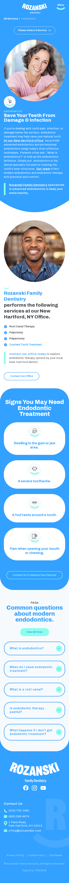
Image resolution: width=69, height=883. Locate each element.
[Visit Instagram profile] (34, 788)
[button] (34, 648)
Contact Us (13, 803)
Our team (43, 168)
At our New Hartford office (23, 140)
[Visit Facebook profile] (25, 788)
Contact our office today (27, 354)
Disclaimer (55, 855)
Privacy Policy (15, 855)
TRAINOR (41, 870)
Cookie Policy (36, 855)
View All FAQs (34, 632)
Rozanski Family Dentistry (28, 184)
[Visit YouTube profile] (43, 788)
